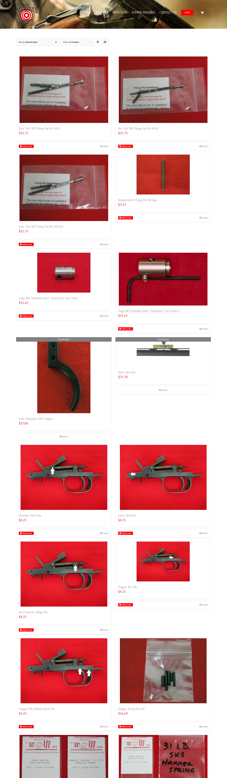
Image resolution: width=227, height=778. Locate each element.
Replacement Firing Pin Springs (137, 200)
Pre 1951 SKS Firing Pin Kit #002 (138, 128)
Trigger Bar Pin (127, 587)
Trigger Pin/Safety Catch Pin (37, 709)
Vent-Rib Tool (126, 372)
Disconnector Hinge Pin (33, 612)
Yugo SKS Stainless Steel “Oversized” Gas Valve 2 (149, 311)
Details (106, 146)
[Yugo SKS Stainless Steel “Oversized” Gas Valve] (64, 273)
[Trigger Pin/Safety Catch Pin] (64, 670)
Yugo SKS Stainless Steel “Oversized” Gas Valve (48, 298)
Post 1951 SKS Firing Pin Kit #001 (39, 128)
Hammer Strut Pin (30, 515)
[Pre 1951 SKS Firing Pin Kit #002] (163, 89)
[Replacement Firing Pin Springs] (163, 174)
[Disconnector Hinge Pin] (64, 574)
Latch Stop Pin (127, 515)
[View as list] (104, 42)
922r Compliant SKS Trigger (36, 418)
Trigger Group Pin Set (131, 709)
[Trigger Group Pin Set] (163, 670)
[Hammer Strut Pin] (64, 477)
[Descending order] (55, 42)
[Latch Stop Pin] (163, 477)
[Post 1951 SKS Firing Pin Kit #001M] (64, 188)
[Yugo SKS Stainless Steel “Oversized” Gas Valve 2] (163, 279)
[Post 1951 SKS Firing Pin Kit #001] (64, 89)
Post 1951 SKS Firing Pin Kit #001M (41, 226)
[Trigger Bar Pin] (163, 561)
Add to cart (27, 146)
